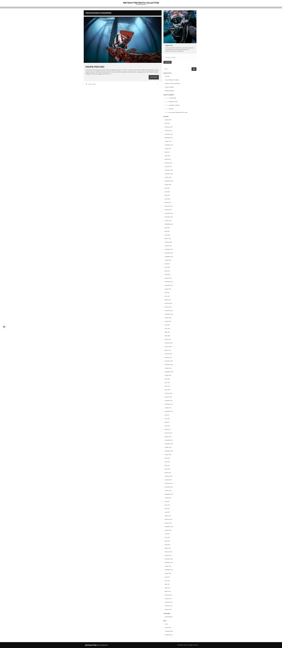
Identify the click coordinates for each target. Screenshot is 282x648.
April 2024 (167, 199)
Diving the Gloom (173, 101)
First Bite (167, 76)
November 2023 (169, 217)
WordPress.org (168, 634)
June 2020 (167, 328)
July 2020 (167, 325)
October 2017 (168, 407)
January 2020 (168, 346)
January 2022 (168, 278)
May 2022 (167, 271)
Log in (166, 624)
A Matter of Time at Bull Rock (172, 83)
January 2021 (168, 307)
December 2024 (169, 170)
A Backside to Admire (174, 105)
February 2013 (168, 595)
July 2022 (167, 263)
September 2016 (169, 451)
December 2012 (169, 602)
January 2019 (168, 357)
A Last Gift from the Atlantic (172, 80)
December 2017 (169, 400)
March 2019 (168, 350)
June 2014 (167, 537)
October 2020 (168, 317)
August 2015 (168, 497)
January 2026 (168, 130)
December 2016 (169, 440)
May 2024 (167, 195)
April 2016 (167, 469)
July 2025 (167, 152)
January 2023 (168, 245)
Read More (153, 77)
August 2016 (168, 454)
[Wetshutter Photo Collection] (101, 645)
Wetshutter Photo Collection (141, 3)
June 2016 (167, 461)
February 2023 (168, 242)
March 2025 (168, 159)
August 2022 (168, 260)
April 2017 (167, 425)
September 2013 (169, 569)
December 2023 (169, 213)
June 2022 (167, 267)
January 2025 (168, 166)
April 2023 (167, 235)
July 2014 (167, 533)
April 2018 (167, 389)
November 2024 (169, 173)
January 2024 (168, 209)
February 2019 (168, 353)
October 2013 (168, 566)
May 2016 (167, 465)
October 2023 (168, 220)
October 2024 (168, 177)
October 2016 (168, 447)
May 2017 (167, 422)
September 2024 (169, 181)
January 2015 (168, 523)
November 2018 (169, 364)
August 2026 (168, 119)
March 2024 (168, 202)
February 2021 (168, 303)
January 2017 (168, 436)
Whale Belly (173, 98)
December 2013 (169, 559)
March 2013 (168, 591)
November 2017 (169, 404)
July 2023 (167, 227)
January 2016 (168, 479)
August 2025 (168, 148)
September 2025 (169, 145)
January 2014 (168, 555)
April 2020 (167, 335)
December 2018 (169, 361)
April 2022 (167, 274)
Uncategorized (168, 616)
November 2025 (169, 137)
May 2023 (167, 231)
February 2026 (168, 127)
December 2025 (169, 134)
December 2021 (169, 281)
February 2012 (168, 605)
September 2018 (169, 371)
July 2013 (167, 577)
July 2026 (167, 123)
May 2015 (167, 508)
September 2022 (169, 256)
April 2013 (167, 587)
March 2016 (168, 472)
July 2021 (167, 292)
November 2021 (169, 285)
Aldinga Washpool (169, 90)
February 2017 (168, 433)
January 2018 (168, 397)
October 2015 (168, 490)
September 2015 (169, 494)
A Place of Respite (169, 87)
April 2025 (167, 155)
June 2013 (167, 580)
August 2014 (168, 530)
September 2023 (169, 224)
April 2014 (167, 544)
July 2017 (167, 415)
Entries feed (168, 627)
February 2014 (168, 551)
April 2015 (167, 512)
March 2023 (168, 238)
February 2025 (168, 163)
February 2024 (168, 206)
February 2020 (168, 343)
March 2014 (168, 548)
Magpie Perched (95, 67)
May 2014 (167, 541)
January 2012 (168, 609)
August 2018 (168, 375)
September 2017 (169, 411)
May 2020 (167, 332)
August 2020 (168, 321)
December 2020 (169, 310)
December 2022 (169, 249)
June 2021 (167, 296)
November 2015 (169, 487)
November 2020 (169, 314)
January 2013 (168, 598)
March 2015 (168, 515)
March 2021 (168, 299)
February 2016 (168, 476)
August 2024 (168, 184)
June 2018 (167, 382)
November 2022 (169, 253)
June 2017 (167, 418)
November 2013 (169, 562)
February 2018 (168, 393)
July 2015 (167, 501)
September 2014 (169, 526)
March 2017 (168, 429)
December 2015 (169, 483)
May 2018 (167, 386)
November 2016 (169, 443)
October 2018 (168, 368)
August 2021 (168, 289)
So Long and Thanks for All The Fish (178, 112)
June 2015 (167, 505)
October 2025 (168, 141)
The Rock (171, 108)
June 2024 (167, 191)
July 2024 (167, 188)
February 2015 (168, 519)
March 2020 (168, 339)
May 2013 (167, 584)
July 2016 (167, 458)
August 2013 (168, 573)
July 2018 (167, 379)
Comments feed (169, 631)
